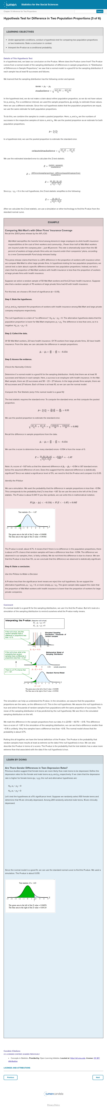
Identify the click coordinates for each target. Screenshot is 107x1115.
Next (98, 1077)
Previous (10, 1077)
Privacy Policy (53, 1105)
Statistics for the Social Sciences (39, 4)
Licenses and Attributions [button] (17, 1068)
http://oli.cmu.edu (77, 1058)
